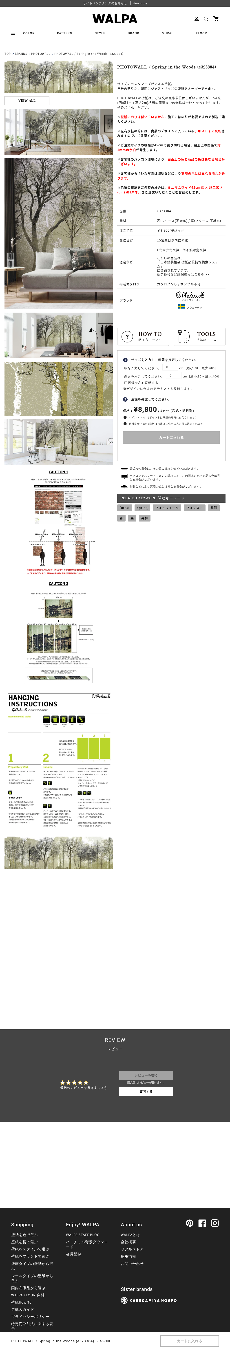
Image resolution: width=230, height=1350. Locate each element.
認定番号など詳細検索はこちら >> (183, 274)
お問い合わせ (132, 1263)
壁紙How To (21, 1302)
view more (140, 3)
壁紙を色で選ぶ (24, 1234)
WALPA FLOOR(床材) (28, 1295)
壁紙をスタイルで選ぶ (30, 1249)
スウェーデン (194, 307)
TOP (7, 54)
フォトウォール (167, 507)
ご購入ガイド (22, 1309)
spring (142, 507)
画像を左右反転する (143, 383)
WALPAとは (130, 1234)
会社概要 (128, 1242)
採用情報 (128, 1256)
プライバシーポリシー (30, 1316)
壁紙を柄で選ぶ (24, 1242)
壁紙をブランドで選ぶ (30, 1256)
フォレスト (194, 507)
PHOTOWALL (40, 54)
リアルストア (132, 1249)
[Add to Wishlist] (171, 451)
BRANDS (21, 54)
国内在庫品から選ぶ (28, 1288)
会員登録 (73, 1254)
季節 (213, 507)
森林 (144, 518)
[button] (205, 19)
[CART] (215, 19)
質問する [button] (146, 1091)
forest (125, 507)
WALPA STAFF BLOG (83, 1234)
